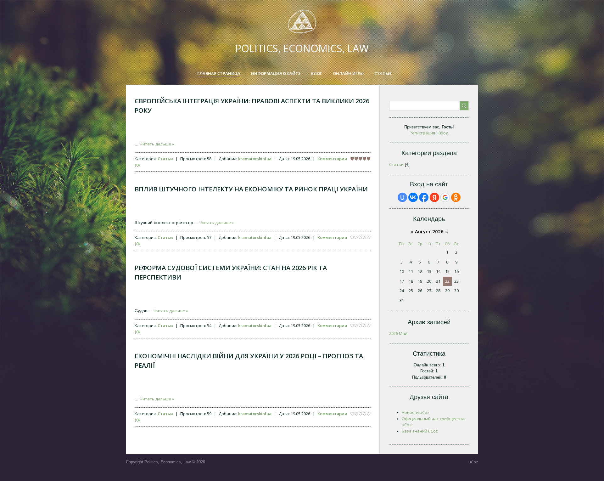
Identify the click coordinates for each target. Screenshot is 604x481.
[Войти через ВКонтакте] (413, 197)
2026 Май (398, 333)
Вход (443, 133)
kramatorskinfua (254, 158)
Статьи (165, 158)
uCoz (473, 462)
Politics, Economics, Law (302, 48)
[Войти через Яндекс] (434, 197)
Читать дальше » (157, 144)
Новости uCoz (415, 412)
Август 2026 (429, 231)
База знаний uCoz (420, 431)
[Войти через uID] (402, 197)
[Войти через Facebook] (423, 197)
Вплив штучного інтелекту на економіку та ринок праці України (251, 189)
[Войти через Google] (445, 197)
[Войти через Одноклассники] (456, 197)
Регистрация (422, 133)
